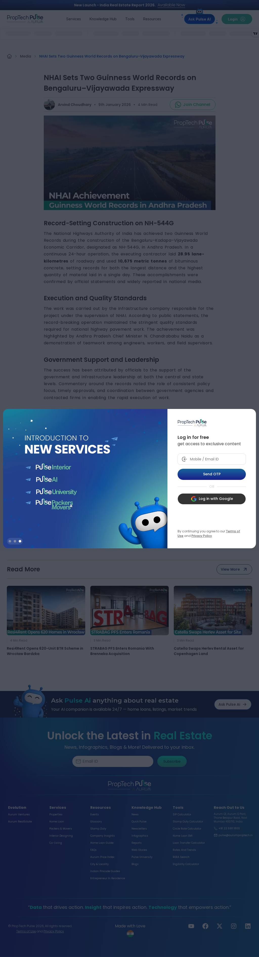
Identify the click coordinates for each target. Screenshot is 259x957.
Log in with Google (216, 498)
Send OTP (212, 474)
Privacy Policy (201, 536)
